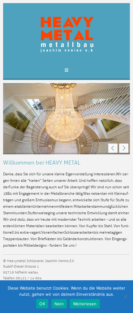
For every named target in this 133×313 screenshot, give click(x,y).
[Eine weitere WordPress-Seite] (66, 36)
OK (42, 303)
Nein (59, 303)
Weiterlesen (85, 303)
